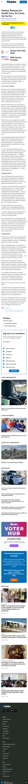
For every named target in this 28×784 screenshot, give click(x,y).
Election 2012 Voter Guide (18, 52)
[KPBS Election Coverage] (5, 58)
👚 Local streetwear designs (10, 323)
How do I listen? (6, 753)
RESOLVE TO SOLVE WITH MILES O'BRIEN (12, 462)
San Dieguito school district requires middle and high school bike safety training (14, 513)
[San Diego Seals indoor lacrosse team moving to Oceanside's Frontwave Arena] (14, 625)
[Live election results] (14, 529)
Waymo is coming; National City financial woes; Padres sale (13, 409)
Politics (7, 307)
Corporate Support (6, 764)
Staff (4, 735)
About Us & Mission (6, 719)
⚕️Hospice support (7, 320)
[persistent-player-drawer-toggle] (26, 782)
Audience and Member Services (9, 744)
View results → (14, 545)
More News (5, 586)
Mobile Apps (5, 728)
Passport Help (5, 756)
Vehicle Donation (6, 776)
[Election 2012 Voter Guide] (5, 52)
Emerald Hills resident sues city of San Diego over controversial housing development (13, 507)
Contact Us (5, 749)
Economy (3, 634)
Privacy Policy (5, 733)
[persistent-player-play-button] (2, 782)
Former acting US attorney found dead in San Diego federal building (13, 494)
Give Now (23, 2)
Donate (14, 580)
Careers (4, 724)
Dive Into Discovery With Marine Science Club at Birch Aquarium (14, 436)
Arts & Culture (3, 604)
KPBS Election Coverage (15, 58)
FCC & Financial (6, 726)
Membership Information (8, 769)
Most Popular (5, 468)
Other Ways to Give (6, 771)
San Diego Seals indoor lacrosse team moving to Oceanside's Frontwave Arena (14, 636)
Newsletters (5, 721)
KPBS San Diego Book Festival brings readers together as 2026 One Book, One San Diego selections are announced (13, 608)
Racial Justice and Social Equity (7, 660)
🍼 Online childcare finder (9, 326)
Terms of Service (6, 738)
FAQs (4, 751)
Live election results (14, 539)
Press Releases (6, 731)
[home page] (11, 2)
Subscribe (14, 371)
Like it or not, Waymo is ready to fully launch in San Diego (13, 488)
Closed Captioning (6, 746)
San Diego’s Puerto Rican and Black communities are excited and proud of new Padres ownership (12, 501)
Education (3, 689)
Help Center (5, 758)
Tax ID (4, 773)
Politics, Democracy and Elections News (14, 310)
